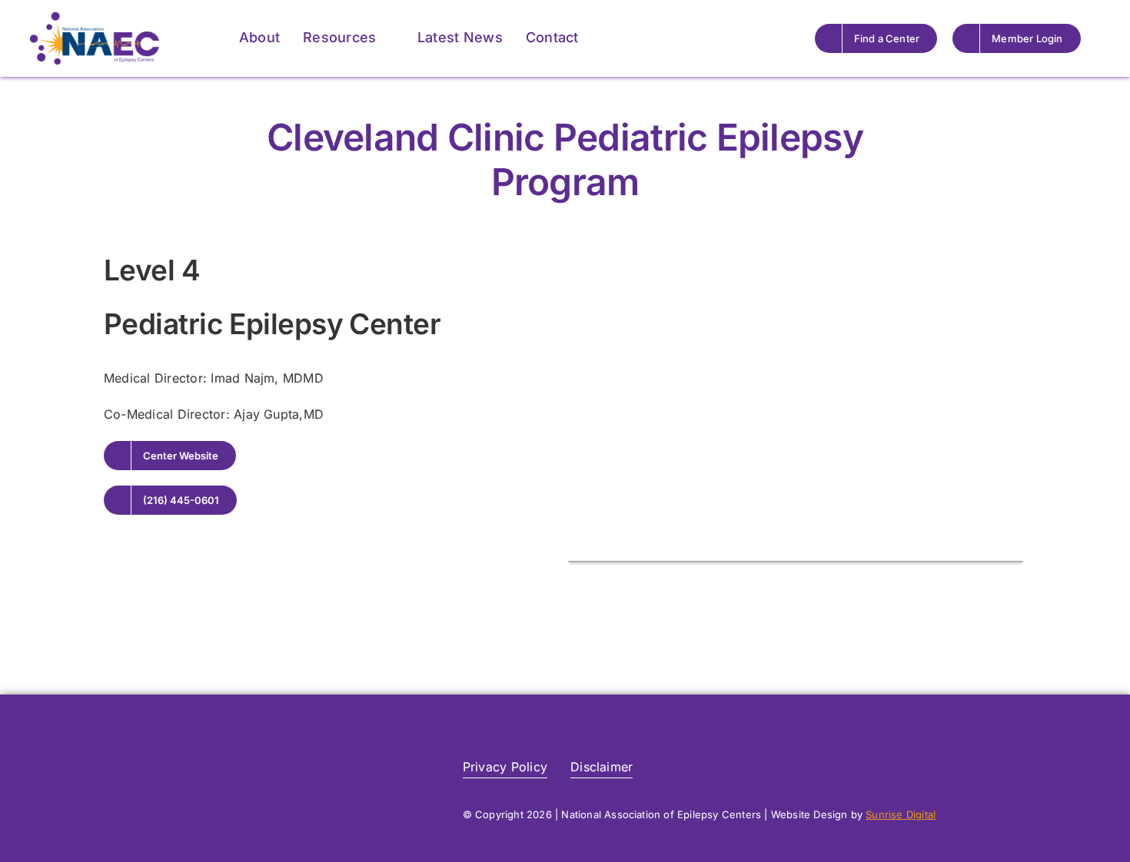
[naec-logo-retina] (200, 746)
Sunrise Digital (901, 814)
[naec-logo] (94, 17)
